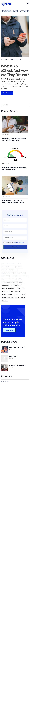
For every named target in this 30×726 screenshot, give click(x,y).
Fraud (20, 279)
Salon (23, 297)
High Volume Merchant (8, 288)
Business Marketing (7, 273)
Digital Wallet (15, 276)
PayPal (17, 297)
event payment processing (9, 279)
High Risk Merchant (16, 285)
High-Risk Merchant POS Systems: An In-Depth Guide (14, 168)
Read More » (6, 93)
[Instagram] (7, 382)
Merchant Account (7, 294)
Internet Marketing (7, 291)
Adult (19, 264)
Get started (15, 247)
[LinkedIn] (5, 382)
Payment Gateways (20, 294)
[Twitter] (3, 382)
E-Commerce (24, 276)
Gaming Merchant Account (9, 282)
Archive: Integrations (8, 267)
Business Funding (13, 270)
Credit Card (5, 276)
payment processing (7, 297)
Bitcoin (4, 270)
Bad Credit (19, 267)
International (20, 288)
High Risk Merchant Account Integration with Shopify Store (13, 201)
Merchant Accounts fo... (18, 347)
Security (4, 300)
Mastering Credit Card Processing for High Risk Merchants (14, 139)
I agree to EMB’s (14, 242)
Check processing (20, 273)
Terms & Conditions (19, 242)
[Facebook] (1, 382)
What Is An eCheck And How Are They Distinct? (15, 70)
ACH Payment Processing (8, 264)
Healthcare (5, 285)
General (21, 282)
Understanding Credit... (17, 365)
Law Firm (17, 291)
